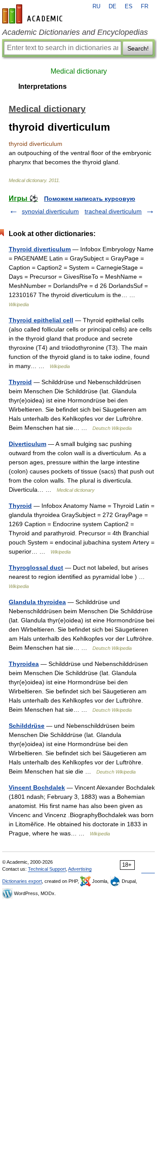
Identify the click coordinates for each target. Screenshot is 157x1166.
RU (96, 6)
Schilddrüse (26, 725)
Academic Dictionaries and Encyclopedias (75, 32)
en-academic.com (33, 14)
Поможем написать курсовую (89, 198)
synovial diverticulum (50, 211)
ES (129, 6)
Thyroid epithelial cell (41, 320)
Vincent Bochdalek (37, 787)
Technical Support (47, 869)
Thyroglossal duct (36, 567)
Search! (138, 48)
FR (144, 6)
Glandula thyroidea (37, 601)
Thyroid (20, 382)
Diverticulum (27, 443)
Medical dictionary (79, 71)
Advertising (80, 869)
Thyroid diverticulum (40, 249)
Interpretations (42, 86)
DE (112, 6)
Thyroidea (24, 663)
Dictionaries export (22, 881)
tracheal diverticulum (113, 211)
